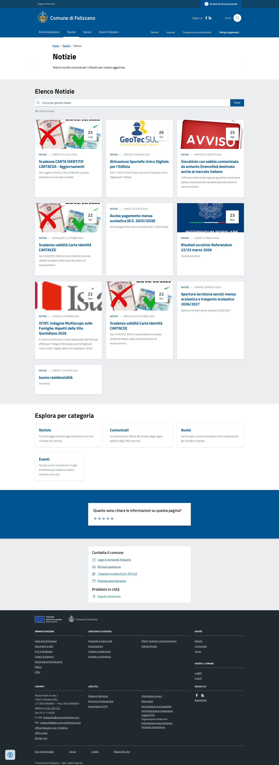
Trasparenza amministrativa (197, 32)
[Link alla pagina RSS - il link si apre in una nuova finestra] (210, 18)
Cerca (237, 102)
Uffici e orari (41, 733)
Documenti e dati (44, 646)
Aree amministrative (46, 641)
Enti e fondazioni (44, 651)
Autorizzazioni (95, 646)
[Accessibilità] (10, 754)
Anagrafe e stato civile (100, 641)
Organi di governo (44, 656)
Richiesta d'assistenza (153, 727)
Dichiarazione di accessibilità (156, 706)
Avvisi (198, 651)
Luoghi (198, 673)
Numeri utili (41, 738)
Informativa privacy (151, 696)
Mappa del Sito (122, 752)
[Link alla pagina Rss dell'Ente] (203, 695)
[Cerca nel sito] (236, 18)
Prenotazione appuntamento (156, 723)
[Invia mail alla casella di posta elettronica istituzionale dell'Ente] (61, 717)
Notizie (43, 154)
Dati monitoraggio (44, 752)
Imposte (170, 32)
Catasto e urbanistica (99, 651)
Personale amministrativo (48, 662)
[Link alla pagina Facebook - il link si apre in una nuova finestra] (206, 18)
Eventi (198, 678)
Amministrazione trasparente (157, 711)
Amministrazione (49, 32)
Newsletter (201, 700)
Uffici (37, 672)
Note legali (147, 701)
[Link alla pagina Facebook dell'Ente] (197, 695)
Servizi (87, 32)
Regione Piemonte (46, 4)
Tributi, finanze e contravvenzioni (158, 641)
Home (56, 46)
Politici (38, 667)
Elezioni (155, 32)
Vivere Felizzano (109, 32)
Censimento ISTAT (98, 706)
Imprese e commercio (99, 656)
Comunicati (201, 646)
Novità (71, 32)
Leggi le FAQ (148, 715)
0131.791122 (52, 708)
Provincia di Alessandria (100, 701)
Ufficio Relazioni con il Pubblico (51, 728)
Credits (95, 752)
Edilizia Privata (149, 646)
